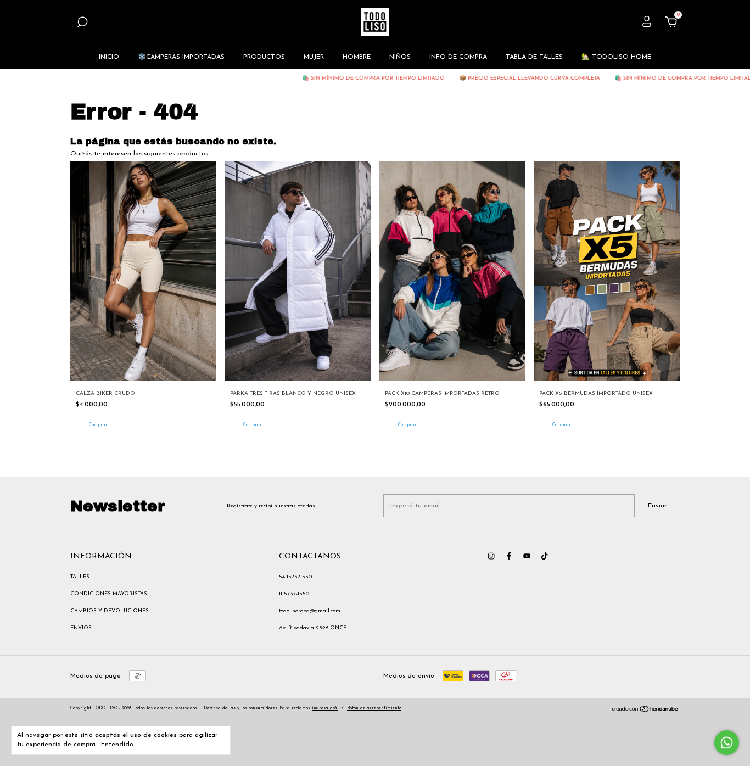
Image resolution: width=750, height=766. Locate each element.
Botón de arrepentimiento (374, 708)
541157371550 (295, 577)
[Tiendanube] (645, 711)
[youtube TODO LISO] (526, 556)
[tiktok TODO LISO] (544, 556)
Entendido (117, 744)
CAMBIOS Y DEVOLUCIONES (109, 611)
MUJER (314, 57)
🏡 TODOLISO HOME (616, 57)
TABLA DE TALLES (534, 57)
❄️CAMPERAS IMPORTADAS (181, 57)
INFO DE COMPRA (458, 57)
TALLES (79, 577)
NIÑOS (400, 57)
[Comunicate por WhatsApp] (726, 742)
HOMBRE (357, 57)
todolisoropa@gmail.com (309, 611)
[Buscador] (82, 24)
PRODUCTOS (264, 57)
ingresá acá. (325, 708)
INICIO (109, 57)
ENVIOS (81, 628)
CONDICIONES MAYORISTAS (108, 594)
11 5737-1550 (294, 594)
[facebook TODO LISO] (508, 556)
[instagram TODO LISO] (491, 556)
